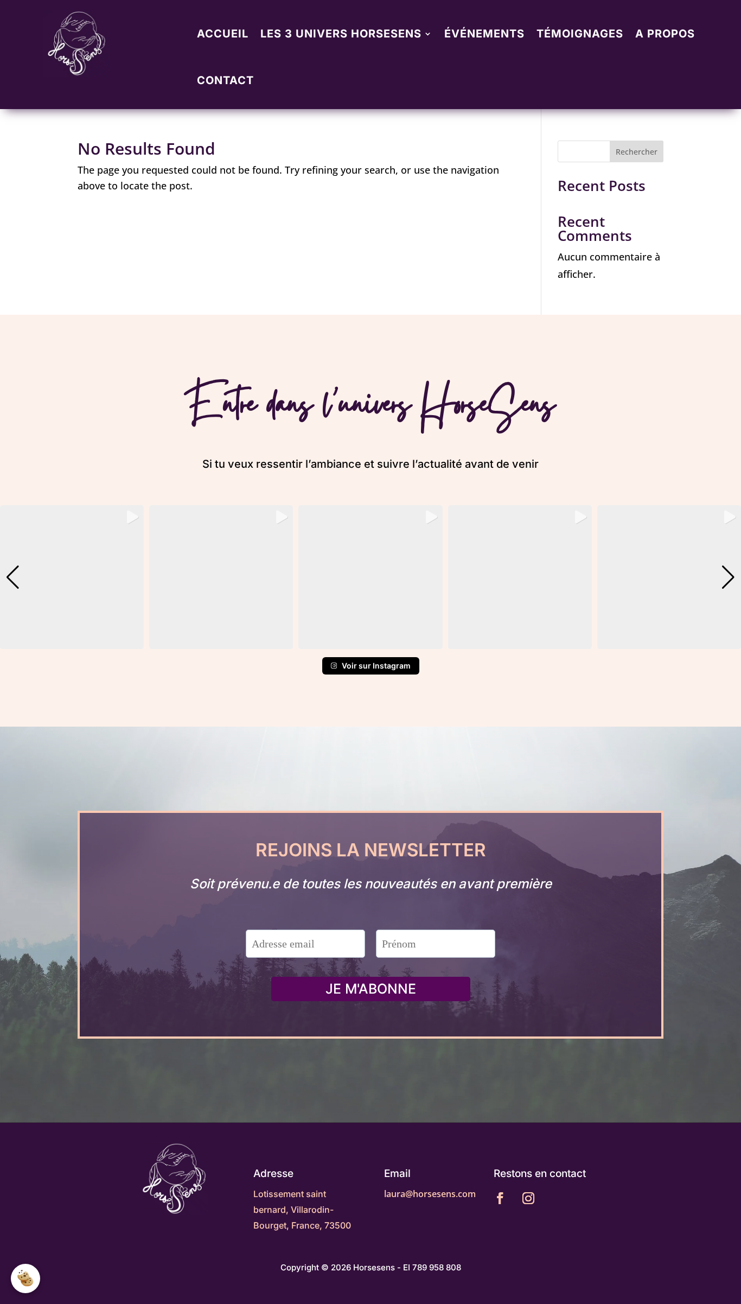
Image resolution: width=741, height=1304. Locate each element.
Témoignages (579, 33)
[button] (370, 641)
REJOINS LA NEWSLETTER (370, 851)
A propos (665, 33)
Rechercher (636, 152)
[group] (72, 577)
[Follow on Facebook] (500, 1198)
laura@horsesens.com (430, 1194)
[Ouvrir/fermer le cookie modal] (25, 1278)
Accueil (222, 33)
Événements (484, 33)
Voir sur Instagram (376, 665)
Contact (225, 80)
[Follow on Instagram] (528, 1198)
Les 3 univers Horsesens (340, 33)
